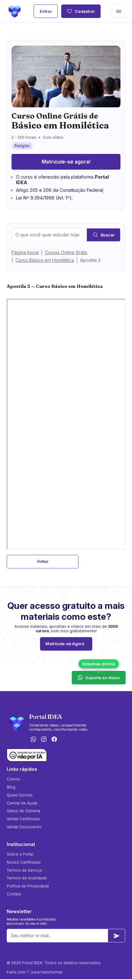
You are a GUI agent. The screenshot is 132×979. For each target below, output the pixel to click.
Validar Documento (24, 826)
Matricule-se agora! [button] (66, 162)
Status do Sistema (23, 810)
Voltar (42, 561)
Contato (14, 894)
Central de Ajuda (22, 803)
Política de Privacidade (28, 886)
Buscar (108, 235)
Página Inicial (25, 252)
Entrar (46, 11)
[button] (118, 11)
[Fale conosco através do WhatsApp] (33, 739)
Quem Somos (20, 795)
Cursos (13, 779)
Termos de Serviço (24, 870)
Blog (11, 787)
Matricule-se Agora (64, 643)
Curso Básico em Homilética (44, 260)
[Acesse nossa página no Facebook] (54, 739)
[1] (116, 935)
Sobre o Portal (20, 854)
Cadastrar (85, 11)
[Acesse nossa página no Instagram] (44, 739)
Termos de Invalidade (27, 878)
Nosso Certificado (24, 862)
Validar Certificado (23, 818)
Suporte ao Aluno (103, 677)
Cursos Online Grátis (66, 252)
